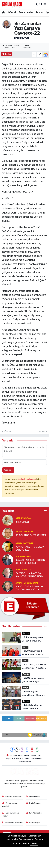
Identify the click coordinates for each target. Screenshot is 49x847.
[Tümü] (45, 510)
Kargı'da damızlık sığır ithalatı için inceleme (32, 693)
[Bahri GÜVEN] (6, 24)
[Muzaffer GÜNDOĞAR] (7, 586)
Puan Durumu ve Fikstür (10, 814)
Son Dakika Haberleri (14, 823)
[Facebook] (12, 749)
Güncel (12, 12)
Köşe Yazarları (22, 758)
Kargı (25, 687)
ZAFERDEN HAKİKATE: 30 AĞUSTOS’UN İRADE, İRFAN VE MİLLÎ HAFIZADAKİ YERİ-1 (31, 575)
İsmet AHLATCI (23, 570)
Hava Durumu (35, 797)
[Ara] (40, 4)
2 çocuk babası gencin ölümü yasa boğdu (33, 680)
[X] (17, 749)
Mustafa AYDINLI (24, 543)
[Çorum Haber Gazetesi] (12, 4)
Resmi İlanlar (26, 12)
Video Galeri (36, 758)
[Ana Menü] (45, 4)
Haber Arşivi (34, 823)
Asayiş (26, 674)
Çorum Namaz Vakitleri (10, 804)
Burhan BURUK (23, 557)
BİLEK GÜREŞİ (22, 522)
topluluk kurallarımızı (27, 479)
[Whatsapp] (37, 749)
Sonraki (40, 431)
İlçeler (39, 12)
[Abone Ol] (45, 54)
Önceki (7, 431)
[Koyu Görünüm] (37, 4)
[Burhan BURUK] (7, 560)
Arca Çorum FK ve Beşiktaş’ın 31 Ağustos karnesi (34, 666)
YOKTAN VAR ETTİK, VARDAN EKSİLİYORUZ (30, 548)
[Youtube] (32, 749)
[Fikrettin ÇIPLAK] (7, 533)
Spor (25, 647)
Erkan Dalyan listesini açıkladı (32, 707)
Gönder (8, 470)
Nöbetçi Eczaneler (13, 797)
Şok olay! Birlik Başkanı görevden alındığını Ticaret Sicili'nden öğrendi (32, 639)
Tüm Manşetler (35, 813)
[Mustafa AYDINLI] (7, 546)
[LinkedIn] (27, 749)
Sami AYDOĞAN (23, 518)
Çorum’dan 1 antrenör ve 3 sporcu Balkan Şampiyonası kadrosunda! (32, 653)
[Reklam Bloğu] (24, 608)
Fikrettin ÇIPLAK (24, 532)
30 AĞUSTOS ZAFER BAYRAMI (31, 535)
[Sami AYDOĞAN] (7, 520)
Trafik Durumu (35, 803)
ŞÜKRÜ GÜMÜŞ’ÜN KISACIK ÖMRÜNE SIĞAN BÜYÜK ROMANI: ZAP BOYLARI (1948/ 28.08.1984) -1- (31, 588)
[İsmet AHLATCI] (7, 573)
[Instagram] (22, 749)
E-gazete (10, 758)
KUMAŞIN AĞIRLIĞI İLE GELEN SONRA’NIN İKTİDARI (30, 561)
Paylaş (8, 54)
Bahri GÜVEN (21, 38)
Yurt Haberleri (24, 762)
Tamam (33, 843)
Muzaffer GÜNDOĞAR (27, 583)
